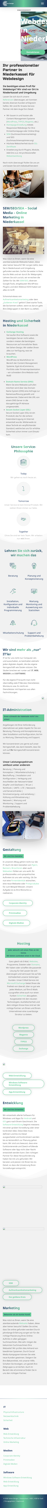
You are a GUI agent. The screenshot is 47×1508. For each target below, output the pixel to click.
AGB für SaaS (38, 1498)
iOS (4, 1121)
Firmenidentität (18, 880)
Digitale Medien (10, 1464)
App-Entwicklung (10, 1485)
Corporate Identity (11, 1455)
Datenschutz (24, 1498)
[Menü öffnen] (42, 3)
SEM (8, 134)
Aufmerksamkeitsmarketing (16, 299)
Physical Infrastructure (13, 1412)
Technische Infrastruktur (14, 1438)
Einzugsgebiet (24, 10)
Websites (33, 961)
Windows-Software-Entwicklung (17, 1477)
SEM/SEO (24, 280)
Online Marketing (11, 1442)
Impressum (20, 1501)
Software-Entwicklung (13, 1124)
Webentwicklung (14, 156)
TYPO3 (21, 121)
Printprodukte (32, 883)
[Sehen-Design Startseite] (20, 3)
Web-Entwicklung (11, 1434)
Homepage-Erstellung (17, 124)
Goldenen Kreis (11, 302)
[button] (33, 52)
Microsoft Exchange (16, 983)
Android (27, 1118)
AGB (31, 1498)
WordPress (12, 121)
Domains (35, 964)
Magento (29, 121)
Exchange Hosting (15, 332)
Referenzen (8, 99)
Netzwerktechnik (10, 1416)
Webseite (23, 1323)
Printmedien (9, 1459)
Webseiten (7, 871)
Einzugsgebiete (10, 1501)
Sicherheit (21, 995)
